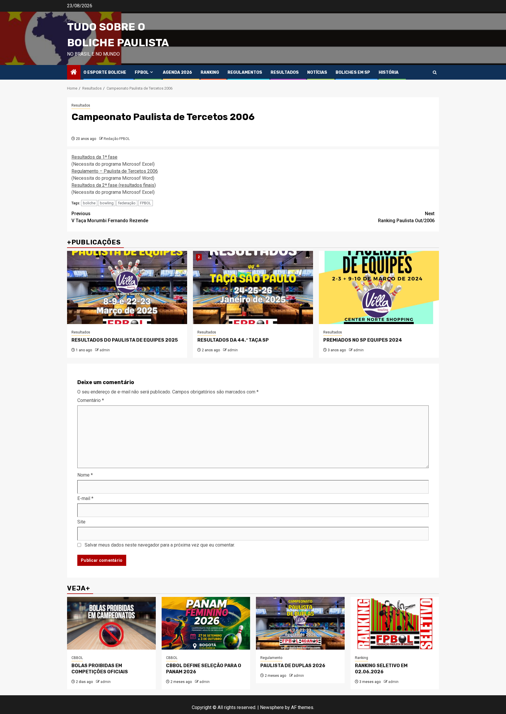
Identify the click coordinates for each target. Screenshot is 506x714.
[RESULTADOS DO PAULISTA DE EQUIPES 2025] (127, 287)
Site (81, 522)
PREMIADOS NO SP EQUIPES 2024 (362, 340)
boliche (89, 203)
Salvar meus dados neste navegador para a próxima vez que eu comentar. (160, 545)
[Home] (74, 73)
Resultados (80, 105)
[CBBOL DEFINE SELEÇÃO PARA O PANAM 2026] (206, 623)
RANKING (210, 72)
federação (127, 203)
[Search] (434, 72)
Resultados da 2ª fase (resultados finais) (113, 185)
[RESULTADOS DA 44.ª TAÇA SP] (253, 287)
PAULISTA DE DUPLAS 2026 (292, 665)
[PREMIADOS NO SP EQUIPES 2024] (379, 287)
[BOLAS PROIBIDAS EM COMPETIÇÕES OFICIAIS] (111, 623)
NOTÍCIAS (317, 72)
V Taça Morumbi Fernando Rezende (109, 217)
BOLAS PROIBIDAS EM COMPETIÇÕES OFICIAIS (99, 668)
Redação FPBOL (117, 139)
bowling (107, 203)
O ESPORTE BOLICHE (104, 72)
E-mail (85, 498)
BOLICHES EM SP (353, 72)
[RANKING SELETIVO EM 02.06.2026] (395, 623)
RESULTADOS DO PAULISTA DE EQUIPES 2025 (124, 340)
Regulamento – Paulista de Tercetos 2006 (114, 171)
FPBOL (142, 72)
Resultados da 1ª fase (94, 157)
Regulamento (271, 658)
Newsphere (272, 707)
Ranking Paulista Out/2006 (406, 217)
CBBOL (77, 658)
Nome (85, 475)
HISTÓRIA (389, 72)
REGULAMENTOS (245, 72)
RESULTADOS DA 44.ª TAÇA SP (233, 340)
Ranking (361, 658)
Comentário (90, 400)
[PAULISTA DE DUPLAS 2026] (300, 623)
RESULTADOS (285, 72)
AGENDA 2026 (177, 72)
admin (105, 350)
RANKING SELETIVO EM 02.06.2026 (381, 668)
